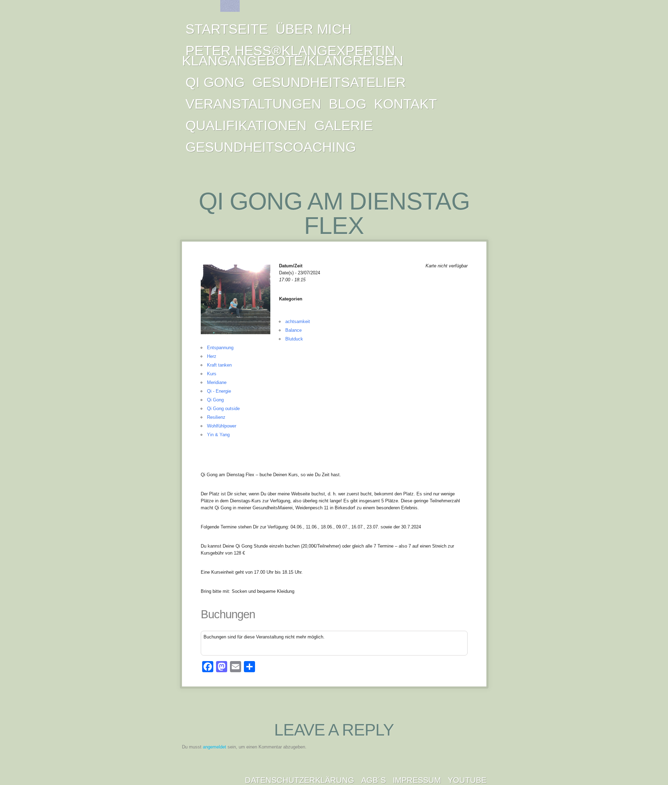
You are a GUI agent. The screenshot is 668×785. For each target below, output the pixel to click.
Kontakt (405, 103)
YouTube (467, 780)
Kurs (211, 373)
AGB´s (373, 780)
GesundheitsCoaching (270, 147)
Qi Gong (215, 82)
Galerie (343, 125)
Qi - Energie (219, 391)
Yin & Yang (218, 434)
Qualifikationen (246, 125)
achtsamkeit (297, 321)
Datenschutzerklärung (299, 780)
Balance (293, 330)
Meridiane (216, 382)
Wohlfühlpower (221, 426)
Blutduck (294, 339)
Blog (347, 103)
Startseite (226, 29)
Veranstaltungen (253, 103)
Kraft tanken (219, 365)
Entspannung (220, 347)
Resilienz (216, 417)
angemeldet (214, 746)
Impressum (417, 780)
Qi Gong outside (223, 408)
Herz (211, 356)
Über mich (313, 29)
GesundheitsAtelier (329, 82)
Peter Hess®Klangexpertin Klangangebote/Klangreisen (292, 55)
